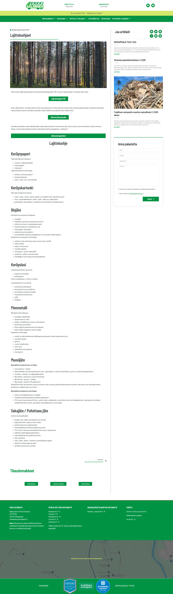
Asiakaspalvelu (104, 4)
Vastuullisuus (105, 19)
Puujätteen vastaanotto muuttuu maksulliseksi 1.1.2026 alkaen (136, 114)
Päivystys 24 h (69, 4)
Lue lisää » (117, 54)
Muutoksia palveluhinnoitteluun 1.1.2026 (130, 59)
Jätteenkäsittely (93, 19)
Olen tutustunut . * (132, 193)
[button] (151, 31)
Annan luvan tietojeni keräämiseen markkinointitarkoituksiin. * (138, 189)
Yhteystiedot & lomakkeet (120, 19)
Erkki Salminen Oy (47, 19)
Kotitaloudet (61, 19)
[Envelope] (153, 5)
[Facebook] (148, 5)
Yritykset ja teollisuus (77, 19)
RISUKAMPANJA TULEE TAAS (125, 42)
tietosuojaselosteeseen (136, 193)
